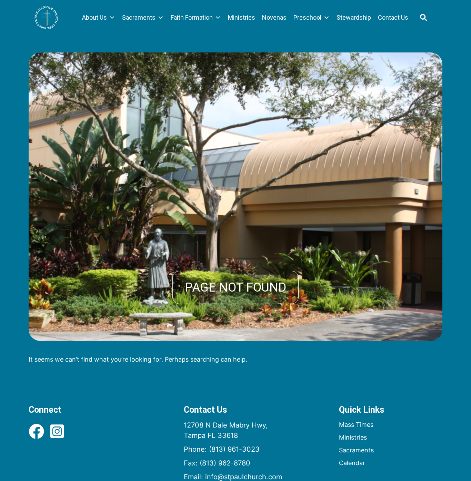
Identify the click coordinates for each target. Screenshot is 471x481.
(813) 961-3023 (234, 449)
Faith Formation (192, 17)
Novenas (274, 17)
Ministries (241, 17)
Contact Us (393, 17)
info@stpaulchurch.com (243, 477)
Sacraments (139, 17)
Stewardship (354, 17)
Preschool (307, 17)
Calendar (352, 463)
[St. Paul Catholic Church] (46, 17)
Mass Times (356, 424)
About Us (94, 17)
